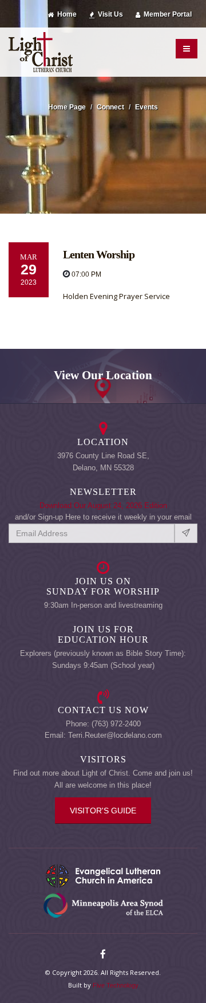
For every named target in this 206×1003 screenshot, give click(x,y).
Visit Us (109, 14)
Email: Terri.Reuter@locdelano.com (103, 735)
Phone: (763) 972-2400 (103, 723)
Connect (110, 107)
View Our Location (103, 374)
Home (66, 14)
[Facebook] (103, 954)
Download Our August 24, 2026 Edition (103, 505)
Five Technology (115, 985)
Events (146, 107)
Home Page (67, 107)
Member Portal (167, 14)
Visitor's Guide (103, 810)
